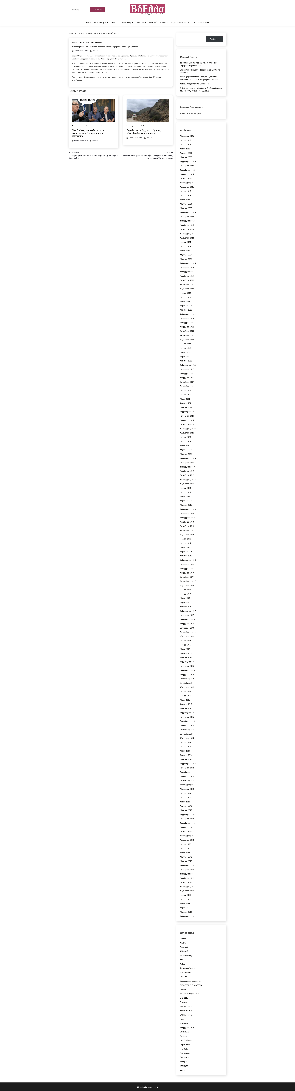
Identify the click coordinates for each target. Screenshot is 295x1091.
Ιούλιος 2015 (185, 691)
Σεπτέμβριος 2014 (188, 734)
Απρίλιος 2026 (186, 153)
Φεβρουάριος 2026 (188, 161)
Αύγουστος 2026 (187, 136)
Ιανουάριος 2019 (187, 513)
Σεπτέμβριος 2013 (188, 785)
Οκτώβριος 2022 (187, 331)
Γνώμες (183, 989)
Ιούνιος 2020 (185, 441)
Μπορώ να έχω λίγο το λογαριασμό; (195, 84)
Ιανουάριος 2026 (187, 166)
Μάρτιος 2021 (186, 407)
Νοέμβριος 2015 (187, 675)
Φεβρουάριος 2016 (188, 662)
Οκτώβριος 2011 (187, 882)
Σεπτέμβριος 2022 (188, 335)
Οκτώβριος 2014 (187, 730)
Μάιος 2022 (185, 352)
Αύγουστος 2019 (187, 484)
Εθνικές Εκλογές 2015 (189, 994)
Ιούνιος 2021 (185, 395)
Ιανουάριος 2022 (187, 369)
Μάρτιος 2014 (186, 759)
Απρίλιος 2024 (186, 255)
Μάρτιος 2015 (186, 708)
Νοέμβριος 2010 (187, 1028)
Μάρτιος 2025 (186, 208)
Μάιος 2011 (185, 903)
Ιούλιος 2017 (185, 590)
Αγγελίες (183, 943)
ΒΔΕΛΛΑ (183, 977)
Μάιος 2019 (185, 496)
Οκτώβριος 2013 (187, 781)
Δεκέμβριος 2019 (187, 467)
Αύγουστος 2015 (187, 687)
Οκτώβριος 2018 (187, 526)
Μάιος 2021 (185, 399)
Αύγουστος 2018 (187, 535)
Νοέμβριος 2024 (187, 225)
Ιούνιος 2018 (185, 543)
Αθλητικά (153, 22)
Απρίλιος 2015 (186, 704)
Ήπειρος (114, 22)
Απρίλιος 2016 (186, 653)
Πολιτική (145, 126)
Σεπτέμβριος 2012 (188, 836)
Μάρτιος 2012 (186, 861)
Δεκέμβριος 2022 (187, 322)
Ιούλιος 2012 (185, 844)
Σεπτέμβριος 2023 (188, 284)
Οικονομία (184, 1032)
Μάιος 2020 (185, 446)
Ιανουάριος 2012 (187, 869)
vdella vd (95, 51)
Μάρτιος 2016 (186, 657)
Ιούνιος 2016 (185, 645)
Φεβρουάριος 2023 (188, 314)
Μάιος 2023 (185, 301)
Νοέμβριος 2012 (187, 827)
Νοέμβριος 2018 (187, 522)
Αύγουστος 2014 (187, 738)
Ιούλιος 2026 (185, 140)
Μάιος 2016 (185, 649)
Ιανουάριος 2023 (187, 318)
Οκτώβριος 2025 (187, 178)
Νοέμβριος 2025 (187, 174)
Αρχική (88, 22)
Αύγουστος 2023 (187, 289)
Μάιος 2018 (185, 547)
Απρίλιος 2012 (186, 857)
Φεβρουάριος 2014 (188, 763)
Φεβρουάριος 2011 (188, 916)
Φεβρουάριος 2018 (188, 560)
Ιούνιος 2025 (185, 195)
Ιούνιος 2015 (185, 696)
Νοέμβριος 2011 (187, 878)
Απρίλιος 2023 (186, 306)
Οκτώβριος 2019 (187, 475)
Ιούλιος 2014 (185, 742)
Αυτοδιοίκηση (78, 126)
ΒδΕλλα (163, 22)
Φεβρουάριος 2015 (188, 713)
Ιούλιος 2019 (185, 488)
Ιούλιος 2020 (185, 437)
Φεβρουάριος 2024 (188, 263)
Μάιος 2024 (185, 250)
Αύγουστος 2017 (187, 585)
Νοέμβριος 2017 (187, 573)
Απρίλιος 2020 (186, 450)
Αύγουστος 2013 (187, 789)
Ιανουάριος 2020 (187, 462)
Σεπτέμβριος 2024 (188, 234)
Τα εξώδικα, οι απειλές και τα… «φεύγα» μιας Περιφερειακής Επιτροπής (89, 133)
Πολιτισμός (126, 22)
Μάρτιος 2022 (186, 361)
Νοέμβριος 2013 (187, 776)
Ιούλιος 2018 (185, 539)
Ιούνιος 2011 (185, 899)
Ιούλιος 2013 (185, 793)
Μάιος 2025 (185, 200)
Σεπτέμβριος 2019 (188, 479)
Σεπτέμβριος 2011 (188, 886)
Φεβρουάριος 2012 (188, 865)
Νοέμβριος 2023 (187, 276)
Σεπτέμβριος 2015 (188, 683)
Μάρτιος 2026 (186, 157)
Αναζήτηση (214, 39)
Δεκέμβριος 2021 (187, 373)
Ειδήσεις (183, 1002)
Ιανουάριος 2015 (187, 717)
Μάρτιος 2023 (186, 310)
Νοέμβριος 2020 (187, 420)
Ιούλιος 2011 (185, 895)
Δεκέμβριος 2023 (187, 272)
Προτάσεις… (185, 1057)
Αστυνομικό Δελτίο (80, 43)
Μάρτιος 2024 (186, 259)
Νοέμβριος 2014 (187, 725)
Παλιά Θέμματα (186, 1040)
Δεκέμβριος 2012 (187, 823)
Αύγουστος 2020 (187, 433)
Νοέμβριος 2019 (187, 471)
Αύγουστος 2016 (187, 636)
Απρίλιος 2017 (186, 602)
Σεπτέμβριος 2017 (188, 581)
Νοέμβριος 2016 (187, 624)
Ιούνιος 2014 (185, 747)
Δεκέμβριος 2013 (187, 772)
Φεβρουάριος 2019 (188, 509)
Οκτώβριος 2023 (187, 280)
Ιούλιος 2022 (185, 344)
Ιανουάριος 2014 (187, 768)
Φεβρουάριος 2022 (188, 365)
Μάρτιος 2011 (186, 912)
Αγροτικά (184, 947)
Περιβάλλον (141, 22)
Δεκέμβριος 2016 (187, 619)
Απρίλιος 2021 (186, 403)
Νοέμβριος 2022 (187, 327)
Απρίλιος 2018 (186, 552)
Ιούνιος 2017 (185, 594)
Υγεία (182, 1070)
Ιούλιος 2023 (185, 293)
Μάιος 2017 (185, 598)
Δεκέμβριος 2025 (187, 170)
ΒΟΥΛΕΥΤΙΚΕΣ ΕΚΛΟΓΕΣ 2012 (192, 985)
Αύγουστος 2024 (187, 238)
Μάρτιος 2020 (186, 454)
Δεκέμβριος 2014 (187, 721)
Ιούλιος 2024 (185, 242)
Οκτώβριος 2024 (187, 229)
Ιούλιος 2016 (185, 641)
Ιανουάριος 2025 (187, 217)
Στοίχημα (184, 1066)
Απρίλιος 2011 (186, 908)
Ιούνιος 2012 (185, 848)
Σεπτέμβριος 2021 (188, 386)
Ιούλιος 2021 (185, 390)
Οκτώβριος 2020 (187, 424)
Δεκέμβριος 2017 (187, 569)
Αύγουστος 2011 (187, 891)
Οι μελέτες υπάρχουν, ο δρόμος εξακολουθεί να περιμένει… (144, 131)
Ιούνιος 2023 (185, 297)
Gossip (183, 939)
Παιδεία (183, 1036)
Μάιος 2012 (185, 853)
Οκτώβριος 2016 (187, 628)
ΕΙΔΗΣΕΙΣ (184, 998)
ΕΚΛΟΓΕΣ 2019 (186, 1011)
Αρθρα (182, 964)
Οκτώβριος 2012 (187, 831)
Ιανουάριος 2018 (187, 564)
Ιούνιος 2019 (185, 492)
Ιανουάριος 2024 (187, 267)
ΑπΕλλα (183, 960)
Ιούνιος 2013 (185, 797)
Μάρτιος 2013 (186, 810)
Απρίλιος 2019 (186, 501)
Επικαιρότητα (100, 22)
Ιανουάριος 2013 (187, 819)
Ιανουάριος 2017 (187, 615)
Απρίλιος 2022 (186, 356)
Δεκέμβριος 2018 (187, 518)
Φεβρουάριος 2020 (188, 458)
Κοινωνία (184, 1023)
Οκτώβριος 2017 (187, 577)
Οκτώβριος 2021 (187, 382)
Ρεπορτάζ (184, 1061)
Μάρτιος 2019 (186, 505)
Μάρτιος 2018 (186, 556)
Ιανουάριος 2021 (187, 416)
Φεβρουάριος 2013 (188, 814)
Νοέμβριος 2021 (187, 378)
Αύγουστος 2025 (187, 187)
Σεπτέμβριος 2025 (188, 183)
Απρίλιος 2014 (186, 755)
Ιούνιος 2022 (185, 348)
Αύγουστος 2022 (187, 340)
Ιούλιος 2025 (185, 191)
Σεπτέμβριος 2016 (188, 632)
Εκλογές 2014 (186, 1006)
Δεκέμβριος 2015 (187, 670)
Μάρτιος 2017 (186, 607)
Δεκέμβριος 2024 (187, 221)
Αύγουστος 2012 (187, 840)
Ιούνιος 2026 (185, 144)
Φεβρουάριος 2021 (188, 412)
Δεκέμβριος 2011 (187, 874)
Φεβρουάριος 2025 (188, 212)
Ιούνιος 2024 (185, 246)
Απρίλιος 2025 (186, 204)
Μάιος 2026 (185, 149)
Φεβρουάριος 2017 (188, 611)
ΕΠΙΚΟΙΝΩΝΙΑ (203, 22)
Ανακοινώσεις (186, 955)
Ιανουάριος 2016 (187, 666)
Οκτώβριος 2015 (187, 679)
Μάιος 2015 (185, 700)
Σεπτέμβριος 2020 (188, 429)
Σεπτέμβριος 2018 (188, 530)
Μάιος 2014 (185, 751)
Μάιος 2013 (185, 802)
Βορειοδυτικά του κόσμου (182, 22)
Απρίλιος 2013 (186, 806)
